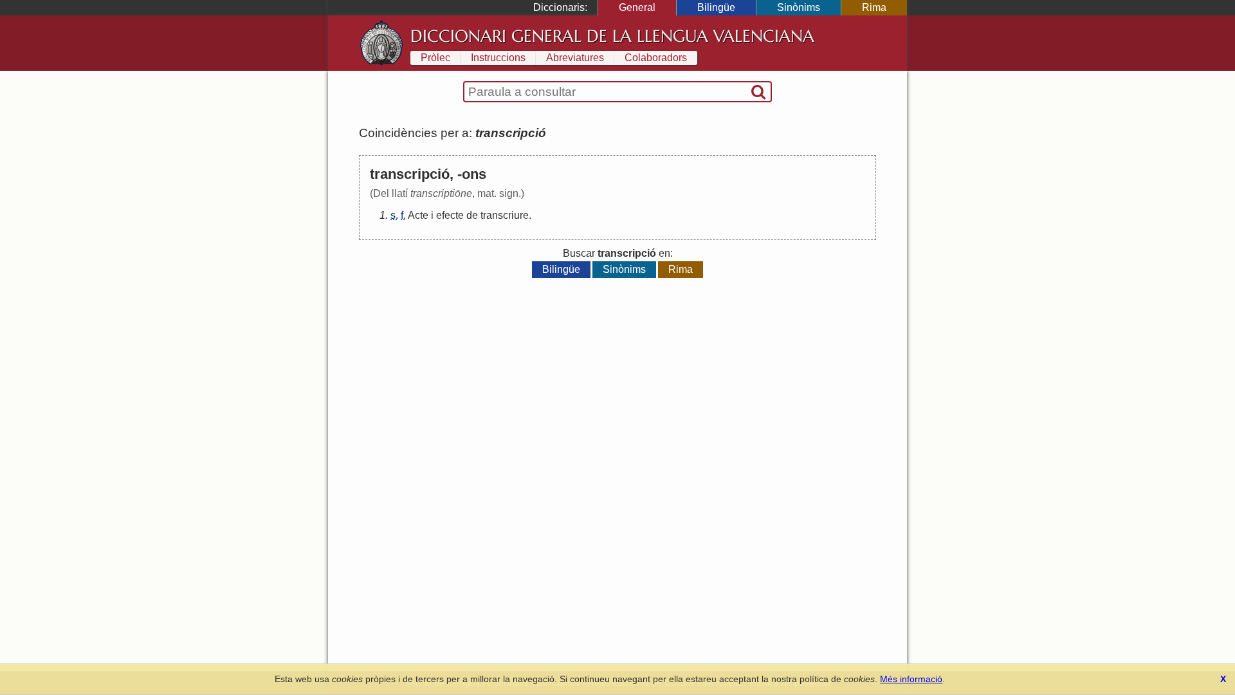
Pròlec (435, 57)
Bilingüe (716, 7)
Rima (874, 7)
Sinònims (798, 7)
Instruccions (498, 57)
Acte (418, 215)
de (472, 215)
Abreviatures (575, 57)
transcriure (504, 215)
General (637, 7)
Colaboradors (656, 57)
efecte (450, 215)
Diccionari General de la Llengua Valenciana (612, 36)
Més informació (911, 679)
